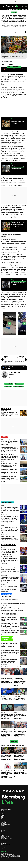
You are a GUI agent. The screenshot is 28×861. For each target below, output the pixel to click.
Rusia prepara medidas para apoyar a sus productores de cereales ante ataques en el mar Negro (9, 471)
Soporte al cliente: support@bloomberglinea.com (10, 856)
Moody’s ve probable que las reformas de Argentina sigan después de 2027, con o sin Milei (7, 734)
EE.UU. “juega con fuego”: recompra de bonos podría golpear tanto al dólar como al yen (9, 539)
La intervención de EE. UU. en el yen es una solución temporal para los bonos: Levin (10, 632)
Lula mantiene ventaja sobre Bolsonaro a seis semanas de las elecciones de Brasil (7, 680)
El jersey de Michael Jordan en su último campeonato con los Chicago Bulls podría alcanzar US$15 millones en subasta (6, 774)
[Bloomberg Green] (14, 638)
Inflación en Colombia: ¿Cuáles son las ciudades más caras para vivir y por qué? (18, 224)
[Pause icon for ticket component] (1, 9)
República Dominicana (5, 824)
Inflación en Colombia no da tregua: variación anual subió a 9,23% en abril (18, 121)
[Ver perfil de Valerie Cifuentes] (5, 375)
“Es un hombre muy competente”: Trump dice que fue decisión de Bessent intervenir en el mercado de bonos (20, 682)
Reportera (11, 374)
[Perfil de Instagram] (13, 791)
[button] (25, 32)
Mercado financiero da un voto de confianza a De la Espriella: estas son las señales (7, 716)
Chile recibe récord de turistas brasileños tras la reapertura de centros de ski (20, 716)
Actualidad (3, 834)
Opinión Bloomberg (7, 594)
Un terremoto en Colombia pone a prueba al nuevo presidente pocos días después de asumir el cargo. (10, 625)
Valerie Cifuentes (6, 60)
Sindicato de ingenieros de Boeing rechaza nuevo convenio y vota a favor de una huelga (9, 479)
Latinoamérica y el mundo (6, 809)
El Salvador (3, 823)
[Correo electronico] (10, 377)
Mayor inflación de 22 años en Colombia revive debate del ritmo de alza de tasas (18, 166)
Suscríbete (3, 843)
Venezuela (3, 815)
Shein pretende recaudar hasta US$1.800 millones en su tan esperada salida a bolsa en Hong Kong (10, 442)
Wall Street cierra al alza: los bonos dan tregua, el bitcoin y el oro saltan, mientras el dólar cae (10, 530)
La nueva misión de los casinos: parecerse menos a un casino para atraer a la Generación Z (20, 773)
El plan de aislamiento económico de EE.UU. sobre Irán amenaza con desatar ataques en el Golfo (9, 464)
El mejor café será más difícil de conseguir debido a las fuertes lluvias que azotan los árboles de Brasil (10, 653)
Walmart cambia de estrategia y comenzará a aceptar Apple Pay (7, 700)
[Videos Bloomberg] (14, 614)
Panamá (2, 819)
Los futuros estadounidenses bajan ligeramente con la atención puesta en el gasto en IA (10, 510)
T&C (2, 848)
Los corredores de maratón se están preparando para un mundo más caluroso (19, 757)
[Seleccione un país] (3, 6)
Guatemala (3, 825)
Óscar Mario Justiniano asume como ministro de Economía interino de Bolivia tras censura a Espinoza (20, 734)
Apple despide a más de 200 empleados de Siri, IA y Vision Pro (20, 700)
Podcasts (3, 837)
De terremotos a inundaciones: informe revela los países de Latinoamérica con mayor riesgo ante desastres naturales (10, 661)
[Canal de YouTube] (10, 791)
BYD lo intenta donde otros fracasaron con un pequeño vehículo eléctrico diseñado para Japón (8, 360)
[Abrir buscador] (22, 6)
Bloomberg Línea (8, 386)
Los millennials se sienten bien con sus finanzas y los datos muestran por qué (6, 757)
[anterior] (2, 359)
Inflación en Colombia (8, 383)
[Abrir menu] (1, 6)
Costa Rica (3, 822)
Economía (14, 12)
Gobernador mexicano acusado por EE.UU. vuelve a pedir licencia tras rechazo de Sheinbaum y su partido (9, 457)
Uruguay (3, 821)
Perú (2, 817)
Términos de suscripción (6, 845)
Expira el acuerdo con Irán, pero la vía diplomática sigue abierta (9, 619)
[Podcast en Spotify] (23, 791)
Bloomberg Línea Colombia (18, 386)
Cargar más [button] (14, 741)
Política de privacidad (5, 844)
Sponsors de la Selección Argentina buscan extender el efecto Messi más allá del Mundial (9, 449)
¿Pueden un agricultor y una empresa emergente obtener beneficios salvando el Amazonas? (19, 359)
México (2, 811)
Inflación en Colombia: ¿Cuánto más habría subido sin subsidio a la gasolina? (18, 282)
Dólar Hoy (3, 832)
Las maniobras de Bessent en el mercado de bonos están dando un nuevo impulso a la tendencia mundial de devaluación (9, 520)
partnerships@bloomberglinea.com (8, 854)
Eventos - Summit (4, 853)
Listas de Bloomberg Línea (6, 838)
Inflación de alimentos (19, 383)
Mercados (3, 831)
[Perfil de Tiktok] (20, 791)
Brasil (2, 810)
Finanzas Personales (5, 836)
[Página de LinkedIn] (17, 791)
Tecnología (3, 847)
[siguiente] (26, 359)
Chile (2, 816)
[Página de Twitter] (7, 791)
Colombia (3, 814)
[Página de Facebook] (4, 791)
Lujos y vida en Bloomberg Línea (12, 745)
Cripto (2, 835)
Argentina (3, 813)
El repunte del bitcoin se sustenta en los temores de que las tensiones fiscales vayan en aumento (9, 552)
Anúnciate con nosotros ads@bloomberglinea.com (11, 855)
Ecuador (3, 818)
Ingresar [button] (25, 6)
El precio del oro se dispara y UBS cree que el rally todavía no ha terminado (9, 414)
